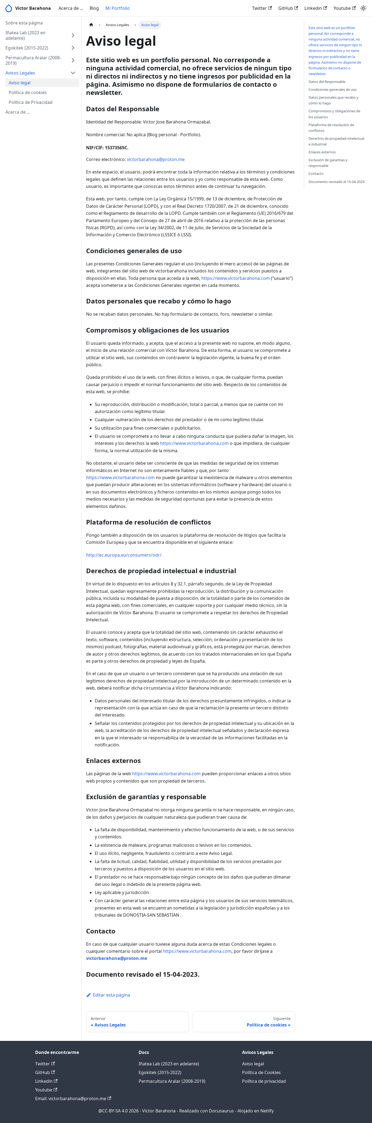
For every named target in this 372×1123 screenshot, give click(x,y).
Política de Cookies (261, 1072)
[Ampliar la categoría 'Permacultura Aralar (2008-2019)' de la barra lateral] (73, 60)
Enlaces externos (322, 152)
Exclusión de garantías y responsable (328, 162)
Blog (94, 8)
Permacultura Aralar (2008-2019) (172, 1081)
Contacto (316, 173)
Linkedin (313, 8)
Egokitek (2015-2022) (160, 1072)
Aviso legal (253, 1064)
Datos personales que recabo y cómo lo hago (333, 100)
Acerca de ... (71, 8)
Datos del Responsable (327, 81)
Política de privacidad (264, 1081)
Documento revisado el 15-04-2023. (337, 181)
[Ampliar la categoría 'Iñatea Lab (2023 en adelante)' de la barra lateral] (73, 35)
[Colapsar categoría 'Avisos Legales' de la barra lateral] (73, 73)
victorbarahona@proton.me (156, 159)
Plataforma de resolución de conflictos (331, 127)
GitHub (285, 8)
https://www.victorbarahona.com (235, 278)
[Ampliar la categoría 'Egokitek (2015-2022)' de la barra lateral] (73, 48)
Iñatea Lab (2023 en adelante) (169, 1064)
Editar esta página (111, 995)
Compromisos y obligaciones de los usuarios (334, 113)
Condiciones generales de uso (333, 89)
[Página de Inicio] (91, 25)
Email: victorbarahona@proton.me (70, 1099)
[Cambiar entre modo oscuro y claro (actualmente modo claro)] (363, 8)
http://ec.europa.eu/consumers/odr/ (123, 555)
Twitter (259, 8)
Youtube (342, 8)
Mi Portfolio (117, 8)
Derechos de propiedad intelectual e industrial (336, 141)
